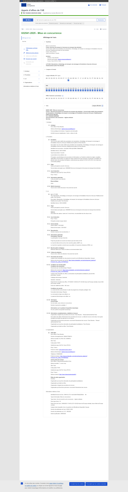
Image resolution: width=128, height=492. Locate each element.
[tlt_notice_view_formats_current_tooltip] (102, 105)
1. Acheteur (26, 71)
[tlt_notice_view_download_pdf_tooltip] (47, 90)
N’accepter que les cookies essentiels (96, 484)
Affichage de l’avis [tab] (26, 37)
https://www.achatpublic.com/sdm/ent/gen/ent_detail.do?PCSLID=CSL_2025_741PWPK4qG (73, 261)
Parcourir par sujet (78, 23)
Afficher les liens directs (32, 53)
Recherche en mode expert (66, 23)
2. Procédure (26, 75)
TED (22, 29)
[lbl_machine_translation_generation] (62, 95)
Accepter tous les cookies (77, 484)
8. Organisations (27, 82)
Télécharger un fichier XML (31, 49)
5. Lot (24, 78)
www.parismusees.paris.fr (65, 349)
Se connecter (93, 5)
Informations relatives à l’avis (31, 86)
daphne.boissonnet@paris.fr (64, 59)
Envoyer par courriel (31, 59)
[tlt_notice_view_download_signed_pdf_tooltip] (68, 80)
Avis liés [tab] (24, 41)
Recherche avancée (53, 23)
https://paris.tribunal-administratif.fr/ (67, 374)
